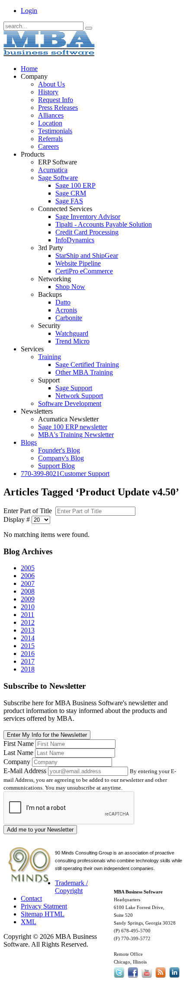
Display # (16, 519)
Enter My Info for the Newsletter (47, 735)
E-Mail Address (24, 770)
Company (16, 761)
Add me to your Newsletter (40, 829)
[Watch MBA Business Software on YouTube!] (147, 977)
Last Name (18, 752)
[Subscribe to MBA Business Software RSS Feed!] (160, 977)
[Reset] (88, 28)
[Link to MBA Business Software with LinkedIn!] (174, 977)
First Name (18, 743)
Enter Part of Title (28, 510)
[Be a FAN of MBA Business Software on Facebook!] (133, 977)
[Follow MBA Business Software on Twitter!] (120, 977)
